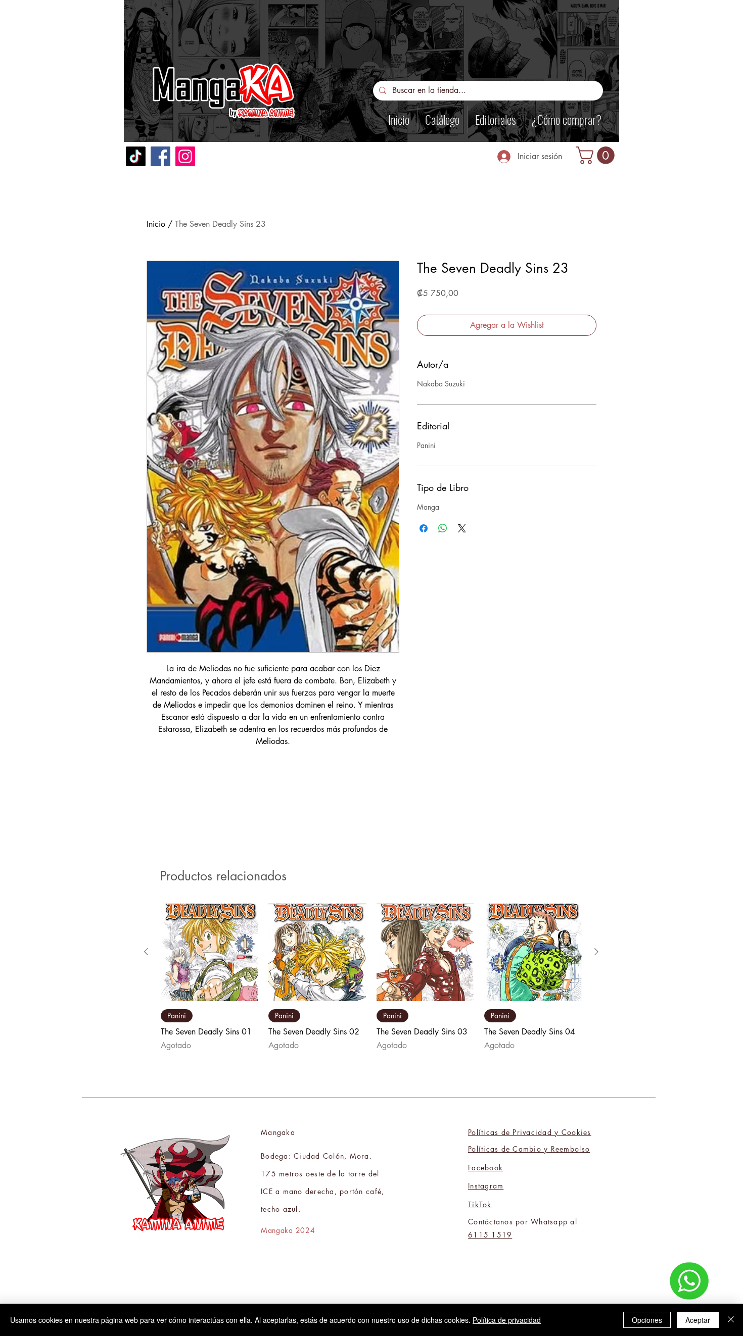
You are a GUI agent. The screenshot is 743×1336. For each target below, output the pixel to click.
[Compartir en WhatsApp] (443, 528)
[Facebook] (160, 156)
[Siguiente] (596, 952)
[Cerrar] (731, 1320)
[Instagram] (185, 156)
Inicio (156, 224)
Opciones (647, 1320)
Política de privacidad (507, 1320)
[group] (371, 977)
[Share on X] (462, 528)
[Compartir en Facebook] (423, 528)
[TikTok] (136, 156)
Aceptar (697, 1320)
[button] (597, 155)
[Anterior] (146, 952)
